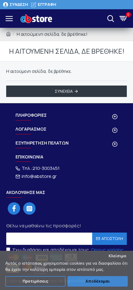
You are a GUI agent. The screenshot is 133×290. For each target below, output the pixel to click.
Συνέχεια (64, 91)
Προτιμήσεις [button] (35, 281)
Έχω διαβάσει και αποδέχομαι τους (68, 249)
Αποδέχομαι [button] (97, 281)
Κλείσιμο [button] (117, 255)
